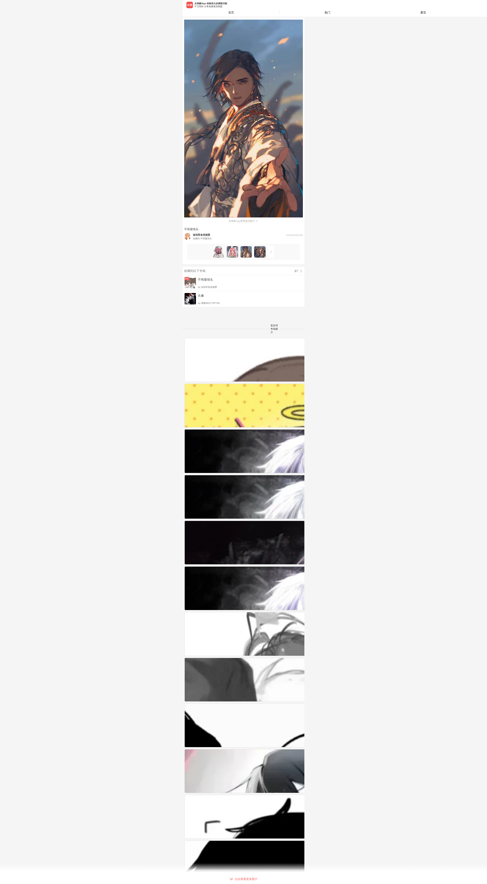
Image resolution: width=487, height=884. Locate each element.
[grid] (244, 611)
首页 (231, 12)
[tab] (328, 12)
